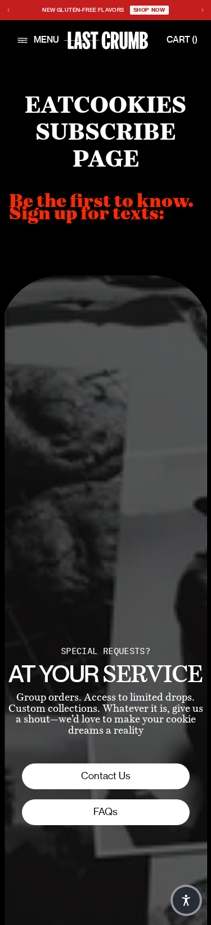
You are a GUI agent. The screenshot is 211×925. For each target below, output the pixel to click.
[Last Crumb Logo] (106, 40)
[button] (186, 900)
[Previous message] (8, 10)
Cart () (182, 40)
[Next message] (202, 10)
